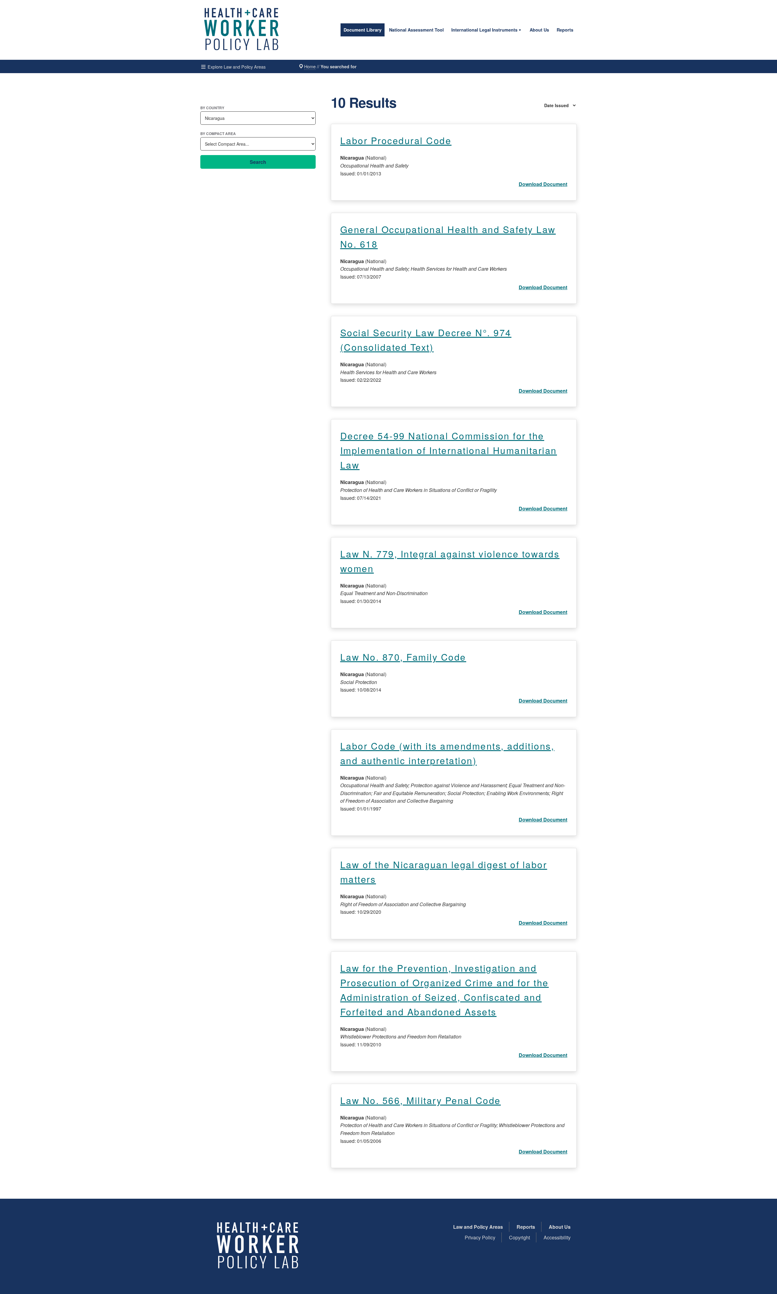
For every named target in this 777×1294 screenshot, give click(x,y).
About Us (539, 30)
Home (310, 66)
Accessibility (557, 1237)
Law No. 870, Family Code (403, 656)
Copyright (519, 1237)
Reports (565, 30)
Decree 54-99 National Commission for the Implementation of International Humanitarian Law (448, 450)
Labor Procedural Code (396, 140)
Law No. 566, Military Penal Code (420, 1100)
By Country (212, 107)
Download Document (543, 184)
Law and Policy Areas (478, 1226)
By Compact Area (218, 133)
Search (258, 161)
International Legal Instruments (484, 30)
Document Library (363, 30)
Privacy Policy (480, 1237)
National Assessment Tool (416, 30)
